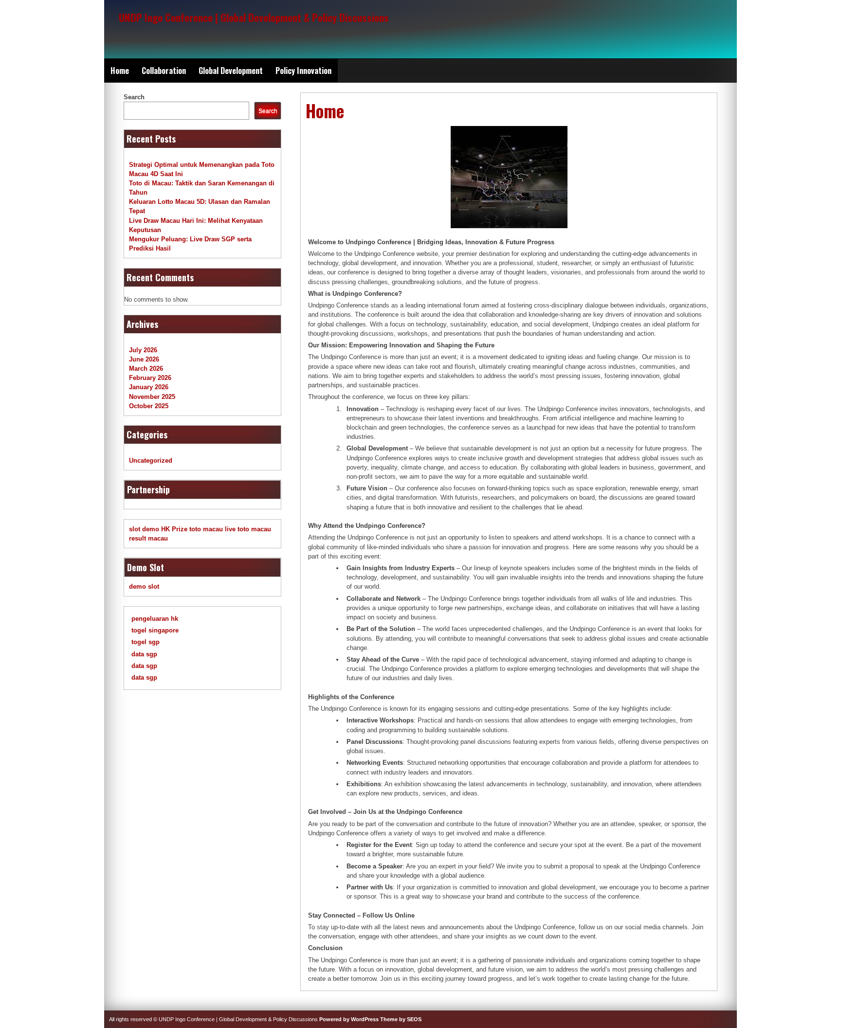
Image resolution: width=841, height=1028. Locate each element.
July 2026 (143, 350)
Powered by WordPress (349, 1019)
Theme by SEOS (400, 1019)
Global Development (231, 70)
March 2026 (146, 368)
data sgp (144, 654)
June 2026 (144, 359)
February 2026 (150, 377)
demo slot (144, 586)
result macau (148, 538)
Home (119, 70)
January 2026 (148, 387)
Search (134, 97)
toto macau (206, 529)
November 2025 (152, 396)
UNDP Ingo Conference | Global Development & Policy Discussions (254, 17)
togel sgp (145, 642)
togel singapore (155, 630)
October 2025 (148, 406)
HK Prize (174, 529)
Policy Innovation (303, 70)
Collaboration (164, 70)
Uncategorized (150, 460)
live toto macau (248, 529)
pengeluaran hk (154, 618)
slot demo (144, 529)
